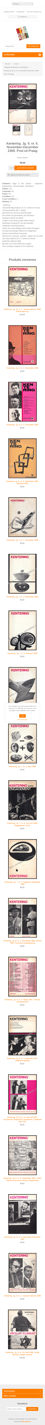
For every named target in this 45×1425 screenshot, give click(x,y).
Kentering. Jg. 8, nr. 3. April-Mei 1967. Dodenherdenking (22, 1059)
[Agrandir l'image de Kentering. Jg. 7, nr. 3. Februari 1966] (22, 630)
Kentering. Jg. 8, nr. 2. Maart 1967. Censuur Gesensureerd (22, 1001)
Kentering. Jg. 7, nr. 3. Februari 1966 (22, 653)
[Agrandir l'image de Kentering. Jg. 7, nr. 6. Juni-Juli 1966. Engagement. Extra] (22, 800)
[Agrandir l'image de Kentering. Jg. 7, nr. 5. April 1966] (22, 743)
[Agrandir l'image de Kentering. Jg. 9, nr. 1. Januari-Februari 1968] (22, 1273)
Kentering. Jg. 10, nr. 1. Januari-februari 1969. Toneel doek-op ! (22, 310)
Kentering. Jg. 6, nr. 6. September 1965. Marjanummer (22, 482)
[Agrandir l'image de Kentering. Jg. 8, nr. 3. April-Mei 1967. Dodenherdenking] (22, 1035)
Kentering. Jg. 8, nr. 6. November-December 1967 (22, 1238)
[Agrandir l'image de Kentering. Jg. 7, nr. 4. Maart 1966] (22, 687)
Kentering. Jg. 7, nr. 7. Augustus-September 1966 (22, 883)
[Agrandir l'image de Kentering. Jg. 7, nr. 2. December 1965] (22, 574)
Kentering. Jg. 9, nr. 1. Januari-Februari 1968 (22, 1296)
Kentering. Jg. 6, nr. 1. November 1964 (22, 368)
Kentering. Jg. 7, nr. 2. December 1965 (22, 597)
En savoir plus (22, 719)
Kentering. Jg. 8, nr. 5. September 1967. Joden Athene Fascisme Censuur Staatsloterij (22, 1179)
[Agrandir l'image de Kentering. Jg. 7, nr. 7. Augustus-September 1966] (22, 859)
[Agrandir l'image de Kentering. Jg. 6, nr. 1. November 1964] (22, 345)
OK (22, 716)
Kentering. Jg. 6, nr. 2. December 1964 (22, 425)
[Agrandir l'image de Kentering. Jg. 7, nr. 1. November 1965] (22, 517)
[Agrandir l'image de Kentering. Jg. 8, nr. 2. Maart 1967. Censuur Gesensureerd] (22, 976)
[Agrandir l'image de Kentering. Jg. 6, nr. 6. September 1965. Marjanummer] (22, 458)
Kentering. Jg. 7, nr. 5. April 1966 (22, 767)
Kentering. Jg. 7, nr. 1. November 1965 (22, 540)
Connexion (20, 12)
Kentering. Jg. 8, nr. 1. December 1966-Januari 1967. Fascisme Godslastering (22, 942)
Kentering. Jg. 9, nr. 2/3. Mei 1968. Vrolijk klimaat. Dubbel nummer (22, 1353)
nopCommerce (26, 1421)
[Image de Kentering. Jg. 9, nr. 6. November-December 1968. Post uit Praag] (16, 130)
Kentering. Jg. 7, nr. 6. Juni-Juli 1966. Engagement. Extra (22, 824)
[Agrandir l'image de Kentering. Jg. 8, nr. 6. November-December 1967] (22, 1214)
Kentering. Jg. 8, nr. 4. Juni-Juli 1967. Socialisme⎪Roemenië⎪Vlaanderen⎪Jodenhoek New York (22, 1119)
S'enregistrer (9, 12)
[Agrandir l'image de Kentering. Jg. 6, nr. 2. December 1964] (22, 402)
